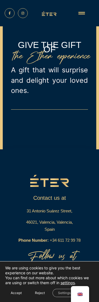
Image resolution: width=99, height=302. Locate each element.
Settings (64, 293)
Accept (16, 293)
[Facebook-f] (10, 13)
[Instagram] (23, 13)
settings (68, 282)
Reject (40, 293)
